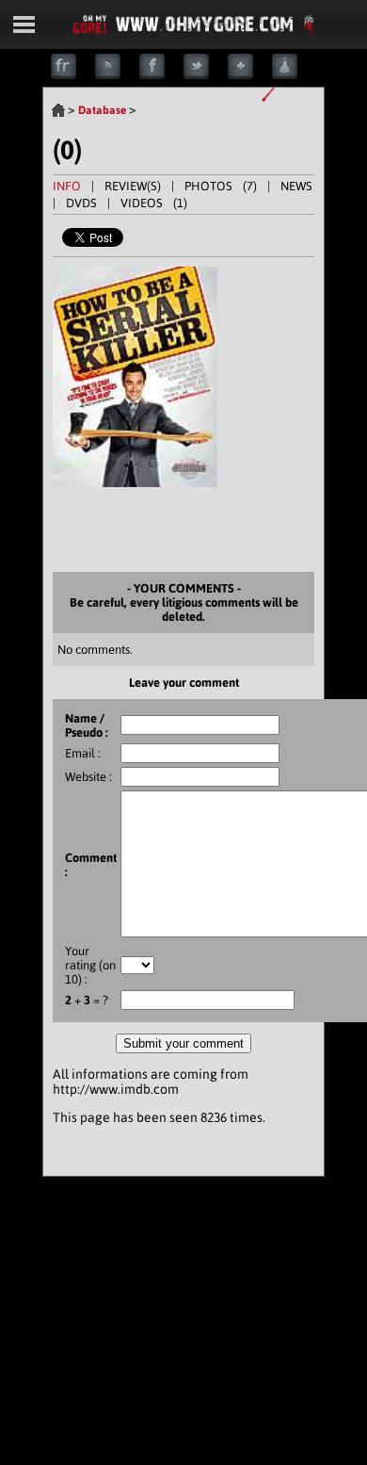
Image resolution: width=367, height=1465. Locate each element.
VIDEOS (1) (153, 203)
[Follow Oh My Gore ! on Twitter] (206, 74)
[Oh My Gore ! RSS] (117, 74)
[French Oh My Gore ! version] (73, 74)
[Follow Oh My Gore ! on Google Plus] (250, 74)
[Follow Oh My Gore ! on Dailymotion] (294, 74)
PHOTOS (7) (220, 186)
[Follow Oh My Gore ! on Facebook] (161, 74)
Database (102, 110)
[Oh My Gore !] (58, 110)
